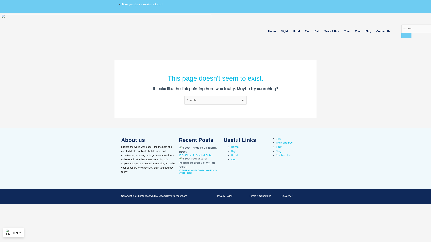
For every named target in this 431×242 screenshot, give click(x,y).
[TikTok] (286, 4)
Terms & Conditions (260, 195)
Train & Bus (331, 31)
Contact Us (383, 31)
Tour (347, 31)
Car (307, 31)
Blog (368, 31)
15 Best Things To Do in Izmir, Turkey (195, 155)
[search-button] (406, 35)
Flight (284, 31)
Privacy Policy (224, 195)
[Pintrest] (279, 4)
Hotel (296, 31)
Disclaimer (286, 195)
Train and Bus (284, 142)
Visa (357, 31)
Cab (316, 31)
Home (272, 31)
